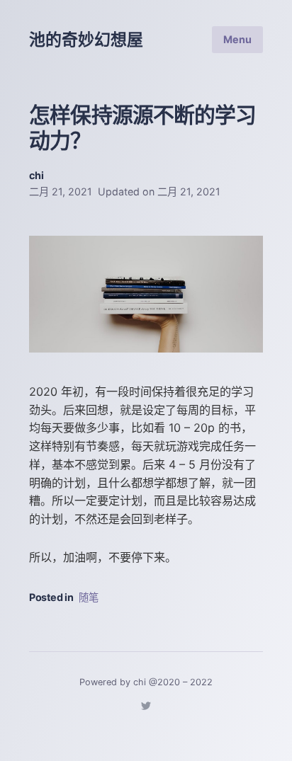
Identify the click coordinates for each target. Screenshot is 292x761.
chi (36, 175)
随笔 (89, 597)
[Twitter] (146, 708)
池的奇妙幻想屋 (86, 40)
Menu (237, 39)
